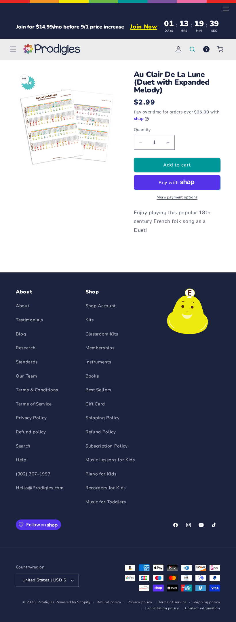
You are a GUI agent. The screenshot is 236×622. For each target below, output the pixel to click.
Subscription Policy (106, 446)
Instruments (98, 362)
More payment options (177, 197)
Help (21, 460)
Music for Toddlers (105, 502)
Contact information (202, 608)
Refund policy (31, 432)
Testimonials (29, 320)
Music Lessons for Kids (110, 460)
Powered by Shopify (73, 602)
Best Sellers (98, 390)
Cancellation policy (162, 608)
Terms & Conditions (37, 390)
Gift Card (95, 404)
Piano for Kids (100, 474)
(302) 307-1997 (33, 474)
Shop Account (100, 306)
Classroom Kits (101, 334)
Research (25, 348)
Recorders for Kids (105, 488)
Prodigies (46, 602)
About (22, 306)
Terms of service (172, 602)
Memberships (99, 348)
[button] (13, 49)
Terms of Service (34, 404)
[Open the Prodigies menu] (225, 8)
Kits (89, 320)
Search (23, 446)
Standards (27, 362)
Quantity (142, 129)
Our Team (26, 376)
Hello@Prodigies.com (40, 488)
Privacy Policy (31, 418)
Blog (21, 334)
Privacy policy (139, 602)
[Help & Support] (206, 49)
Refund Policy (100, 432)
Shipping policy (206, 602)
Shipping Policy (102, 418)
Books (92, 376)
